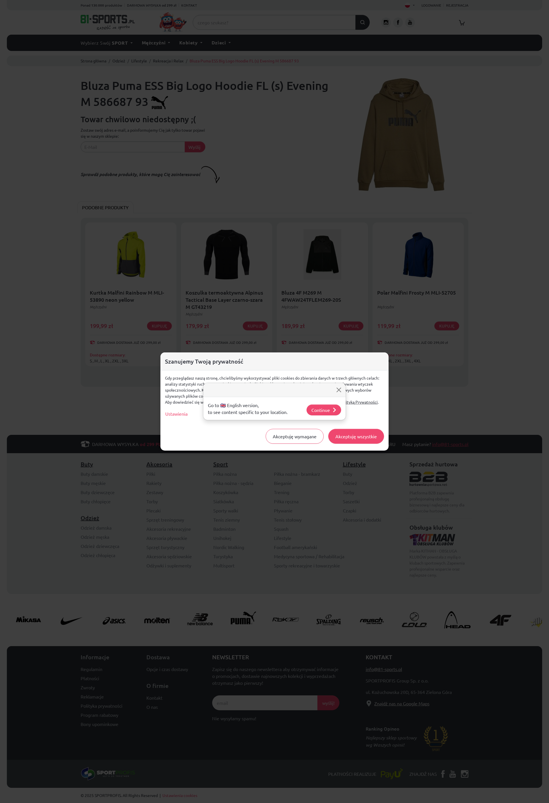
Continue (320, 410)
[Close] (338, 389)
